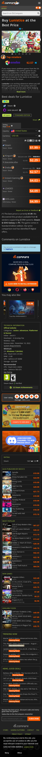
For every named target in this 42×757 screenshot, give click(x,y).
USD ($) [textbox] (15, 135)
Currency (6, 136)
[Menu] (39, 3)
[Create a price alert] (38, 40)
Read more (21, 92)
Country (6, 131)
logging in (9, 249)
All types (7, 115)
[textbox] (19, 131)
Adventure (24, 330)
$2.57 (34, 172)
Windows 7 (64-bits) (15, 351)
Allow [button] (19, 753)
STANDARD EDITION (22, 115)
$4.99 (34, 201)
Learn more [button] (28, 747)
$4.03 (34, 180)
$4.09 (34, 191)
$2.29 (34, 160)
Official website (10, 328)
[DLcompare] (21, 725)
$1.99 (34, 147)
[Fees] (30, 140)
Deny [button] (7, 753)
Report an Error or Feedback (27, 210)
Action (16, 330)
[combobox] (23, 131)
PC (7, 101)
